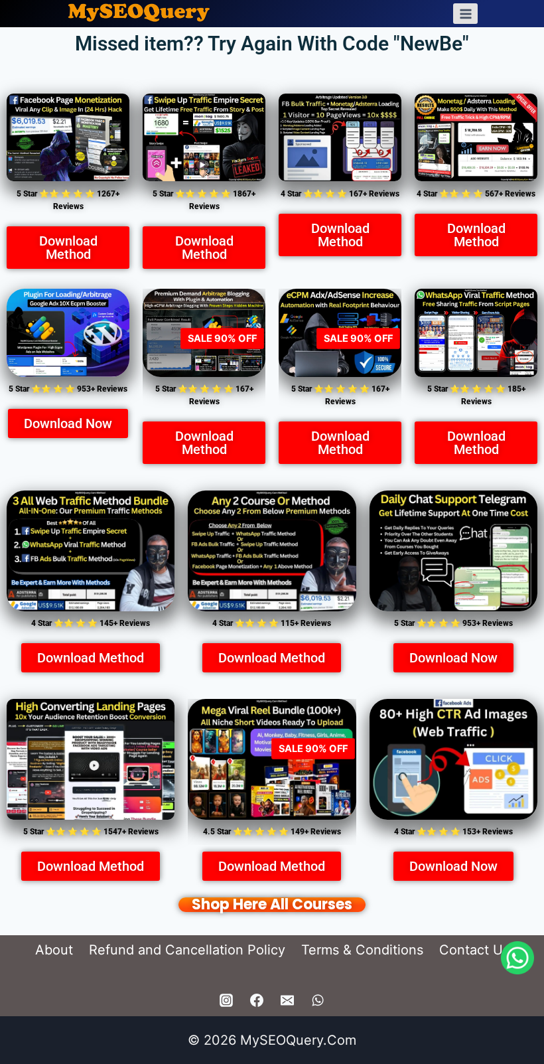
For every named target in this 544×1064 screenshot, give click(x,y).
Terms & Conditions (362, 950)
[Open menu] (465, 13)
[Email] (287, 1000)
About (54, 950)
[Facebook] (256, 1000)
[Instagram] (226, 1000)
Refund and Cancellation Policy (187, 950)
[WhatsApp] (318, 1000)
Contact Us (474, 950)
